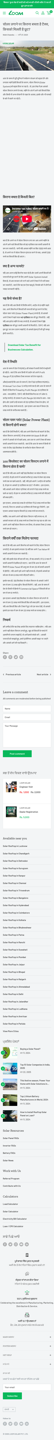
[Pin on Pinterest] (10, 657)
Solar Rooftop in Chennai (14, 883)
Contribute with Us (12, 1186)
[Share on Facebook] (5, 657)
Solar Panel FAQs (11, 1138)
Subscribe (12, 1395)
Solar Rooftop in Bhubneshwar (17, 927)
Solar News (8, 1160)
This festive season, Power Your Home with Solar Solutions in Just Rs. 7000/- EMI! (35, 1082)
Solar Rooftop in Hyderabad (16, 905)
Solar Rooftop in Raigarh (14, 979)
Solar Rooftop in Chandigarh (16, 853)
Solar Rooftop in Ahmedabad (16, 986)
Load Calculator (10, 1204)
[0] (49, 13)
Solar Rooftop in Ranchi (14, 942)
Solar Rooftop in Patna (13, 935)
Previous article (13, 674)
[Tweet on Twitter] (16, 657)
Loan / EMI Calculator (13, 1226)
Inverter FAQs (9, 1145)
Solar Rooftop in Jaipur (14, 964)
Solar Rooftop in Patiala (14, 1023)
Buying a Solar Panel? (30, 1049)
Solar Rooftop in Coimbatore (16, 912)
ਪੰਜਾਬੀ (6, 1409)
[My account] (42, 13)
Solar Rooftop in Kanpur (14, 875)
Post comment (17, 753)
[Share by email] (21, 657)
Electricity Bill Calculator (15, 1218)
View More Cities (11, 1031)
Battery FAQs (9, 1153)
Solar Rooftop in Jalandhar (15, 1001)
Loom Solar (25, 783)
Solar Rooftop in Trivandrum (16, 890)
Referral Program (11, 1178)
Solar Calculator (10, 1211)
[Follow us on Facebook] (5, 1244)
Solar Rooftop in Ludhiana (15, 1009)
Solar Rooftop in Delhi (13, 994)
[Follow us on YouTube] (21, 1244)
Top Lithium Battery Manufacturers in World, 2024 (34, 1098)
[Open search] (37, 13)
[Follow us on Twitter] (10, 1244)
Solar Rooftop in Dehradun (15, 861)
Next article (42, 674)
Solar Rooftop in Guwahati (15, 949)
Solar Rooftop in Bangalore (15, 898)
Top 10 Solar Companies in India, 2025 (35, 1066)
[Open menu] (4, 13)
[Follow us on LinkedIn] (27, 1244)
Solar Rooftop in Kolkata (14, 920)
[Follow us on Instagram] (16, 1244)
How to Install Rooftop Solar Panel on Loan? (33, 1114)
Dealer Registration (29, 811)
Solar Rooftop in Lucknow (15, 846)
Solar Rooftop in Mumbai (14, 957)
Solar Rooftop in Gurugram (15, 868)
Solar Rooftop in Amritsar (15, 1016)
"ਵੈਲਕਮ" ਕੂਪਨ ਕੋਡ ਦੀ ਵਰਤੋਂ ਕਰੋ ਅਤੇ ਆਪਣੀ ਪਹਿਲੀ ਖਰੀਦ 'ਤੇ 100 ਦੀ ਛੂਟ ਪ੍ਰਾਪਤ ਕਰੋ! (27, 4)
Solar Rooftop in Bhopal (14, 972)
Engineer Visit (26, 786)
